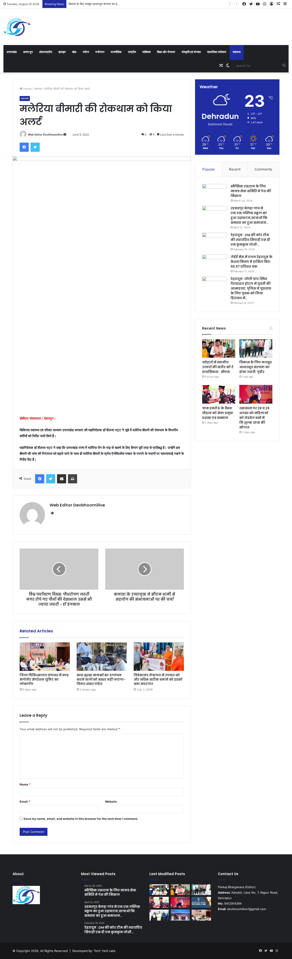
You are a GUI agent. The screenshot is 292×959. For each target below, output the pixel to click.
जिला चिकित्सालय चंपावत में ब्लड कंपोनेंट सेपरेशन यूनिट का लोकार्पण (44, 679)
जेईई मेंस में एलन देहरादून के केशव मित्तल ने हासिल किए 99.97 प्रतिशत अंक (251, 262)
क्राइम (62, 52)
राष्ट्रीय (132, 52)
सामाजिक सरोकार (216, 52)
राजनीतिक (116, 52)
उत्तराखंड (12, 52)
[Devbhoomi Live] (17, 27)
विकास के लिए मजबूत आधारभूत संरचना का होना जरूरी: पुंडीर (101, 4)
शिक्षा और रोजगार (166, 52)
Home (27, 89)
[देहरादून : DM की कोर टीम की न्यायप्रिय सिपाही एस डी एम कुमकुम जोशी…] (214, 241)
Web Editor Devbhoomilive (45, 134)
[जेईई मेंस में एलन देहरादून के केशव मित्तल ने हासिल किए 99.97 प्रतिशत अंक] (214, 263)
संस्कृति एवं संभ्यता (191, 52)
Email (25, 801)
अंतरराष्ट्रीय (45, 52)
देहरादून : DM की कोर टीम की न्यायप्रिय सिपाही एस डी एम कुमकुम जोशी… (250, 240)
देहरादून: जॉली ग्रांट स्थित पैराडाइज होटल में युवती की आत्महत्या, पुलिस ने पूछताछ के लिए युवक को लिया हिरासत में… (251, 288)
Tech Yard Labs (104, 951)
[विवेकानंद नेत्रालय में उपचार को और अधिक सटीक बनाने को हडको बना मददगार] (159, 656)
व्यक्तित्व (146, 52)
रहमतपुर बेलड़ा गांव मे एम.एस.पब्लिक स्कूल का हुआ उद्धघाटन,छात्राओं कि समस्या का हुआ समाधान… (250, 215)
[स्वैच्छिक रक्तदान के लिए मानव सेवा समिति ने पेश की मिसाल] (214, 192)
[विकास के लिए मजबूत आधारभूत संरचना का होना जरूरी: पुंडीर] (255, 348)
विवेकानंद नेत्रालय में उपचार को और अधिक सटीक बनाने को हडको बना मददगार (158, 679)
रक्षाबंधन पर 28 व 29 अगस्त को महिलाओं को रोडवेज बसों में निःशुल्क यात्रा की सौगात (254, 418)
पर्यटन (86, 52)
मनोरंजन (99, 52)
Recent (234, 169)
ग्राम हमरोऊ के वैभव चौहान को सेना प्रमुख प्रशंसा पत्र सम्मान (217, 413)
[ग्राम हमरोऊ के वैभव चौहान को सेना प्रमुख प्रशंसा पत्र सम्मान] (218, 394)
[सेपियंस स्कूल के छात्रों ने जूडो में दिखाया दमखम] (159, 889)
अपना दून (28, 52)
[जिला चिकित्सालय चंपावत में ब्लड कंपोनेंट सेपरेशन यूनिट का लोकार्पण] (45, 656)
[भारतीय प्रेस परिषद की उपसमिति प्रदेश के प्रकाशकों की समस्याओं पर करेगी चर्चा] (201, 902)
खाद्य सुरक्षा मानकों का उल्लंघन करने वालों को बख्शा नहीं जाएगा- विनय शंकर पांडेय (101, 679)
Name (25, 784)
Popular (208, 169)
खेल (74, 52)
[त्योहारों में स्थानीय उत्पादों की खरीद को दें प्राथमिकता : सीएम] (218, 348)
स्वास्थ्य (236, 52)
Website (111, 801)
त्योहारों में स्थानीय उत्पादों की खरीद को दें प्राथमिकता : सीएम (217, 367)
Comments (263, 169)
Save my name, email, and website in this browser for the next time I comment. (80, 818)
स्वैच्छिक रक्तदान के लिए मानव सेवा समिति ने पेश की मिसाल (251, 191)
